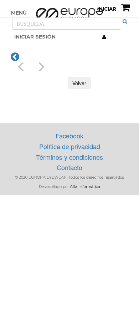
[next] (40, 67)
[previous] (22, 67)
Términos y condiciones (69, 157)
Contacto (69, 167)
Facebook (69, 135)
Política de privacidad (69, 146)
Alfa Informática (85, 186)
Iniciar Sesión (35, 37)
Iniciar (106, 9)
